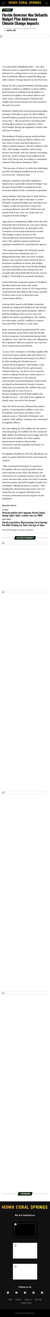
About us (28, 1299)
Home (10, 1299)
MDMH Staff (11, 30)
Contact (18, 1299)
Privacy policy (26, 1303)
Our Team (38, 1299)
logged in (15, 530)
